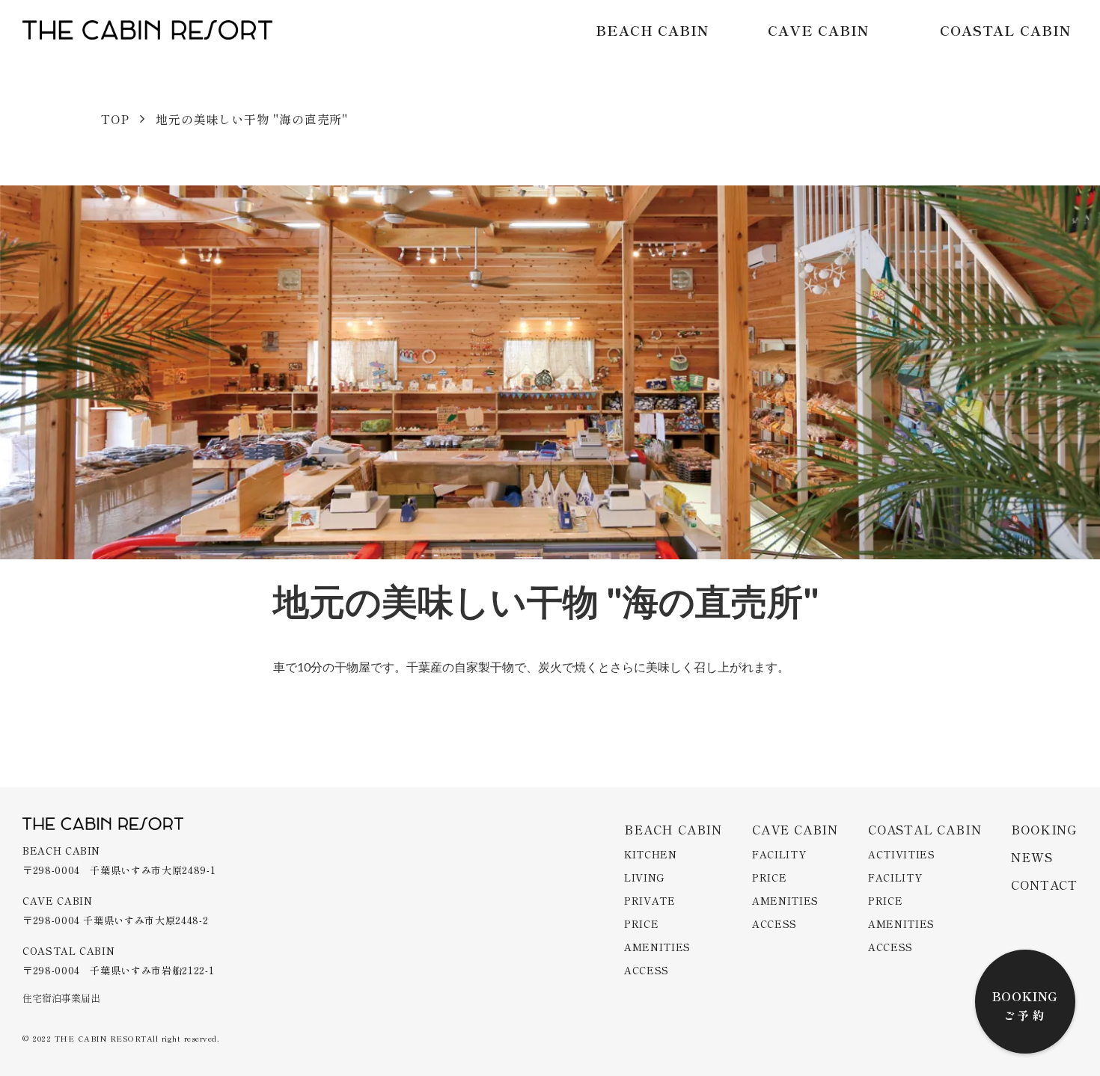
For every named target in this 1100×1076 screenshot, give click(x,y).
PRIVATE (650, 901)
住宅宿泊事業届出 (61, 998)
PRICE (641, 924)
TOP (115, 119)
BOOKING (1025, 996)
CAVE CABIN (818, 30)
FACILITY (779, 854)
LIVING (644, 877)
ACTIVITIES (901, 854)
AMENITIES (657, 947)
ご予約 (1025, 1015)
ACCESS (646, 970)
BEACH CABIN (652, 30)
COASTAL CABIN (1005, 30)
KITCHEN (650, 854)
